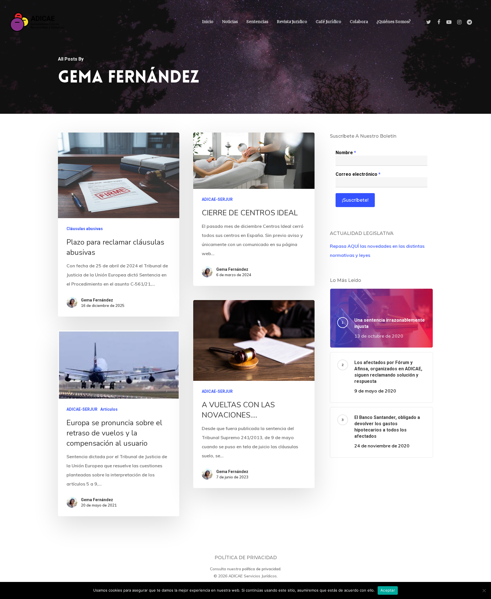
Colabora (359, 22)
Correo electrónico (358, 174)
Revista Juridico (292, 22)
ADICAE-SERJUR (217, 199)
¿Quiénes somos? (393, 22)
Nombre (346, 152)
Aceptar (387, 590)
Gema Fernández (97, 300)
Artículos (109, 409)
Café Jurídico (328, 22)
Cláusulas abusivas (84, 228)
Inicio (207, 22)
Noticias (230, 22)
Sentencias (257, 22)
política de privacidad (261, 568)
